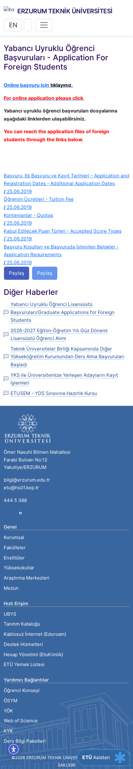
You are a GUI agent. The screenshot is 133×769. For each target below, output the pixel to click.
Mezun (11, 588)
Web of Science (21, 721)
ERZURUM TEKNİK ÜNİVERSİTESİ (65, 11)
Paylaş (16, 273)
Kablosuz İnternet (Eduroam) (35, 634)
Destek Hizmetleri (23, 644)
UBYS (10, 614)
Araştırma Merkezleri (26, 578)
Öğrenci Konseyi (22, 690)
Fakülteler (15, 547)
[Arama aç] (28, 25)
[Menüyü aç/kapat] (44, 25)
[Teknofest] (20, 513)
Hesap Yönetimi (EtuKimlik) (33, 654)
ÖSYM (10, 700)
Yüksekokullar (19, 568)
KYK (8, 731)
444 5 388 (15, 500)
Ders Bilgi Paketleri (25, 741)
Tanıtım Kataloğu (22, 624)
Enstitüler (14, 558)
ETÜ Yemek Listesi (24, 664)
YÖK (8, 711)
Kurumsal (14, 537)
